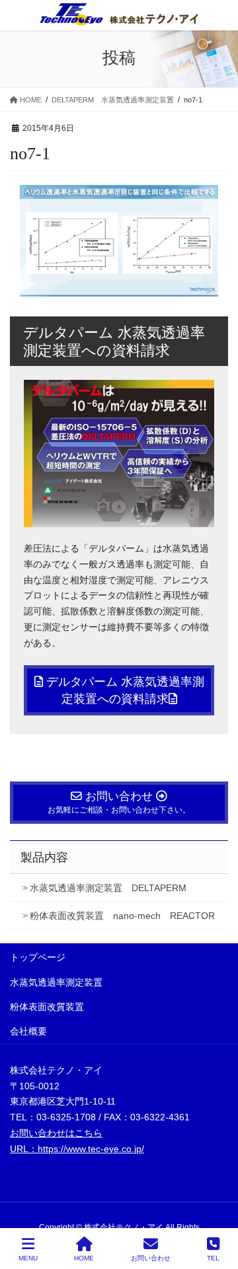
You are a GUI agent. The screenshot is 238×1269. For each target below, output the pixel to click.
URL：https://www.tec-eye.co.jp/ (77, 1148)
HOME (84, 1258)
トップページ (37, 957)
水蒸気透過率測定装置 (56, 982)
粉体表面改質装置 (47, 1006)
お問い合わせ (151, 1258)
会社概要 (28, 1031)
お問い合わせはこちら (56, 1133)
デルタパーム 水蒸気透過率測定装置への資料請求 (123, 690)
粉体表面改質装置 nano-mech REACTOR (122, 915)
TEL (213, 1258)
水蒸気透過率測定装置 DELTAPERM (108, 888)
